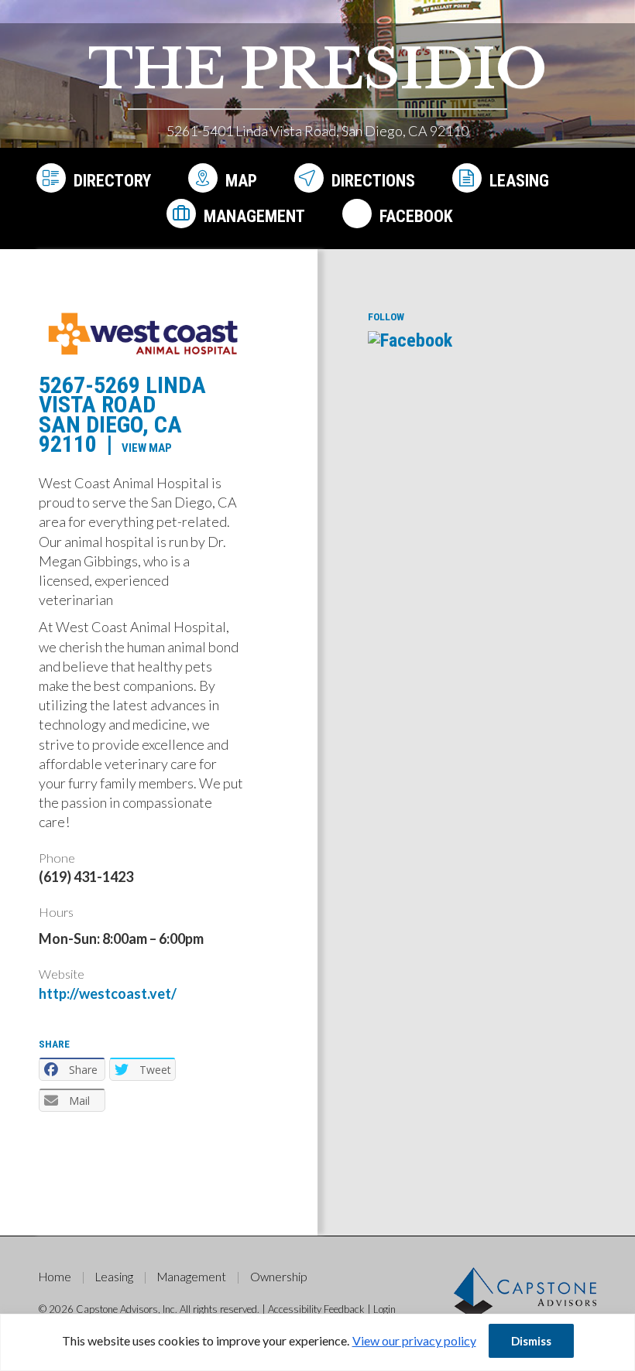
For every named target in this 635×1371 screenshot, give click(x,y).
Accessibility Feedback (316, 1309)
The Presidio (317, 69)
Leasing (519, 180)
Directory (112, 180)
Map (241, 180)
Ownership (278, 1277)
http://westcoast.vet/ (108, 993)
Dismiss (531, 1341)
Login (384, 1309)
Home (55, 1277)
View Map (147, 448)
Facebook (416, 216)
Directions (373, 180)
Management (254, 216)
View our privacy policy (414, 1340)
